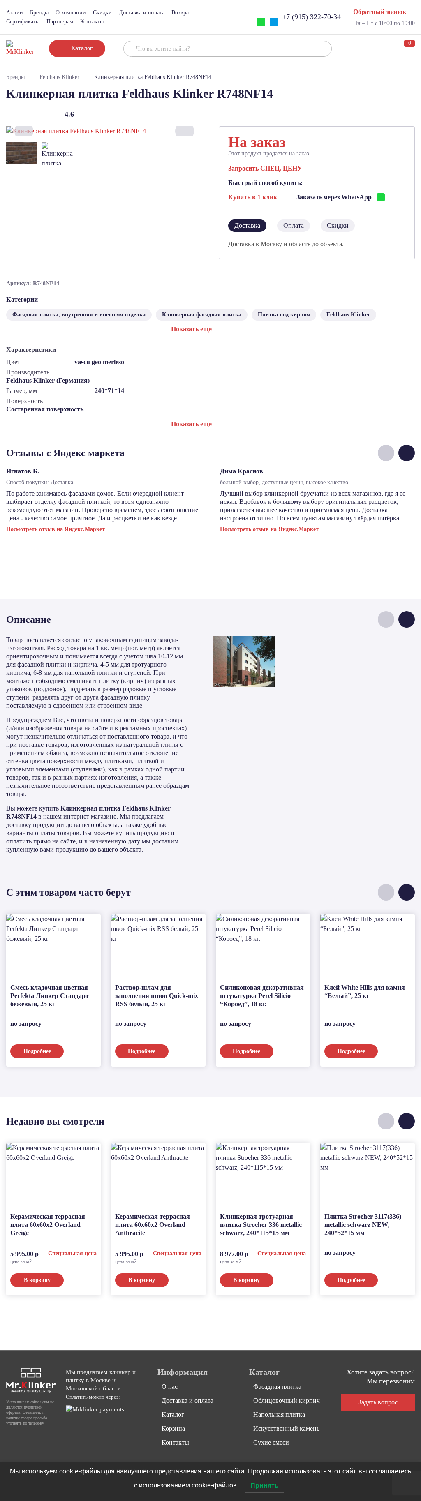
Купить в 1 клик (252, 197)
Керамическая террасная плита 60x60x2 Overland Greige (47, 1224)
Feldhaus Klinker (59, 77)
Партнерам (59, 21)
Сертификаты (22, 21)
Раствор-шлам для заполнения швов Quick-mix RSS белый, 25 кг (156, 995)
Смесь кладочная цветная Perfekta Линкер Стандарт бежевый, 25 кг (49, 995)
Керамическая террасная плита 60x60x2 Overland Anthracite (152, 1224)
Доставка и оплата (141, 12)
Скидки (102, 12)
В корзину (37, 1280)
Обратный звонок (379, 11)
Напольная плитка (279, 1414)
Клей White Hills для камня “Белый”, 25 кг (364, 991)
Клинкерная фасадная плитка (201, 315)
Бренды (39, 12)
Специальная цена (72, 1253)
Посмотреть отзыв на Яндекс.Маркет (55, 529)
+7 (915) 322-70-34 (311, 17)
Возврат (181, 12)
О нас (170, 1386)
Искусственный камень (286, 1428)
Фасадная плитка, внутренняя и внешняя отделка (79, 315)
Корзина (173, 1428)
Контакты (92, 21)
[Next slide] (184, 131)
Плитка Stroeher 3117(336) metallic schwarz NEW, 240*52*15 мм (362, 1224)
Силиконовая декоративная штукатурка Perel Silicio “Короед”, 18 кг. (262, 995)
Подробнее (37, 1051)
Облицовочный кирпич (286, 1400)
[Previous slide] (23, 131)
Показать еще (191, 329)
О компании (71, 12)
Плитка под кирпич (284, 315)
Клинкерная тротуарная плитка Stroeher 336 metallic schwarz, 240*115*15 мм (261, 1224)
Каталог (173, 1414)
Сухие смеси (271, 1442)
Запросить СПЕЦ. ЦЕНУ (265, 168)
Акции (14, 12)
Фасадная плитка (277, 1386)
